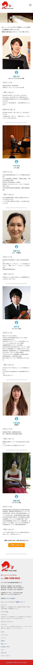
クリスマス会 (4, 612)
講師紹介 (3, 640)
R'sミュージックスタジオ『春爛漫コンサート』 (14, 602)
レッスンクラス (4, 635)
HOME (2, 632)
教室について (4, 644)
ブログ (2, 649)
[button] (16, 545)
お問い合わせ (4, 652)
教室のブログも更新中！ (9, 598)
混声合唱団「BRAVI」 (5, 646)
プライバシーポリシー (6, 655)
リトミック (3, 638)
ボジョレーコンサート (7, 621)
